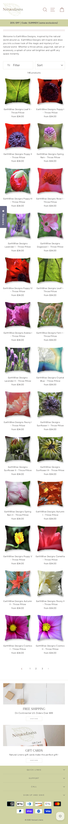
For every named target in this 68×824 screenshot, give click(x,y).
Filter (16, 65)
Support (34, 778)
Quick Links (34, 770)
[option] (34, 23)
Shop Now (34, 718)
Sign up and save (34, 795)
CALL (34, 787)
